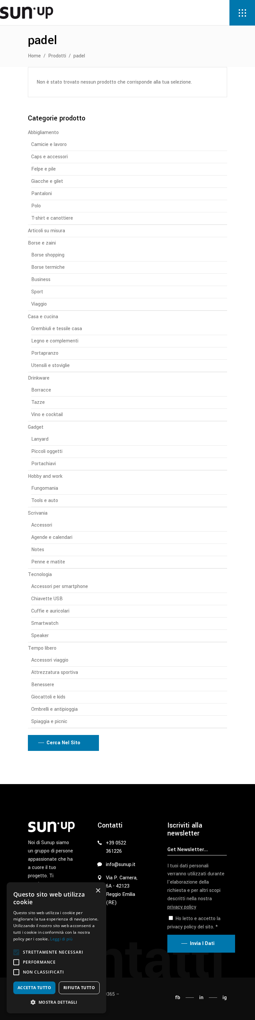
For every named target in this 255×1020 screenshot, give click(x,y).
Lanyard (39, 439)
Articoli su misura (46, 230)
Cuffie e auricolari (50, 611)
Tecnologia (40, 574)
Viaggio (39, 304)
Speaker (40, 635)
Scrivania (37, 513)
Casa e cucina (43, 316)
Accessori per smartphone (59, 586)
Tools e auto (44, 500)
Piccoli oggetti (46, 451)
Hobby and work (45, 476)
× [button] (97, 890)
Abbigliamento (43, 132)
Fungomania (44, 488)
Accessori (41, 525)
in (201, 997)
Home (34, 55)
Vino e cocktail (47, 414)
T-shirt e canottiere (52, 218)
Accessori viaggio (49, 660)
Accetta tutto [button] (34, 987)
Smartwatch (44, 623)
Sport (37, 291)
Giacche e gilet (47, 181)
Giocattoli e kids (48, 696)
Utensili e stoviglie (50, 365)
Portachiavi (43, 463)
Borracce (41, 390)
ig (224, 997)
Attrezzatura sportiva (54, 672)
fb (177, 997)
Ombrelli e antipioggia (54, 709)
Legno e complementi (54, 340)
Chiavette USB (47, 598)
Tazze (38, 402)
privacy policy (181, 907)
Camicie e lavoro (49, 144)
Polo (36, 205)
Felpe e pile (43, 169)
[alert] (56, 947)
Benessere (42, 684)
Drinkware (38, 378)
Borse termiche (48, 267)
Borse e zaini (42, 243)
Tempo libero (42, 648)
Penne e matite (48, 561)
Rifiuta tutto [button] (79, 987)
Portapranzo (44, 353)
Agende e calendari (51, 537)
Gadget (35, 427)
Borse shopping (47, 255)
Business (40, 279)
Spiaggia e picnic (49, 721)
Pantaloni (41, 193)
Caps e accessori (49, 156)
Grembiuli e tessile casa (56, 328)
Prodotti (57, 55)
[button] (16, 952)
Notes (37, 549)
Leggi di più (61, 939)
